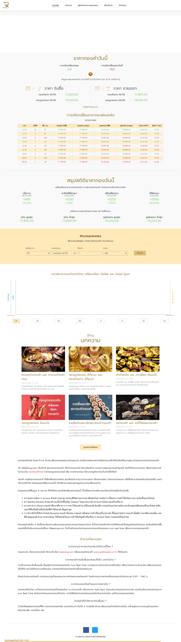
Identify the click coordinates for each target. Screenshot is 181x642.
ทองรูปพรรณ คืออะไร (35, 423)
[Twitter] (95, 630)
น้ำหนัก (80, 248)
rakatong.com (66, 552)
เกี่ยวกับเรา (108, 5)
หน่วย (105, 248)
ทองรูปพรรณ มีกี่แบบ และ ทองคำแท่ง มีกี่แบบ (85, 377)
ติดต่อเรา (122, 5)
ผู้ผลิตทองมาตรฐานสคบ (88, 5)
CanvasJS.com (170, 315)
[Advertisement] (90, 34)
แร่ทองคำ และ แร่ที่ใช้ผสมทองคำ (136, 423)
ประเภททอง (56, 248)
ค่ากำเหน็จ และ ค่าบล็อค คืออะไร (136, 375)
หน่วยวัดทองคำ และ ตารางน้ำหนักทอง (43, 377)
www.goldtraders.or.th (105, 552)
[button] (140, 253)
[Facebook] (86, 630)
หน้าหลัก (55, 5)
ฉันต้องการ (30, 248)
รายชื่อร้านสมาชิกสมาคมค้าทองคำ (90, 423)
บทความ (68, 5)
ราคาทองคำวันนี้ (36, 472)
